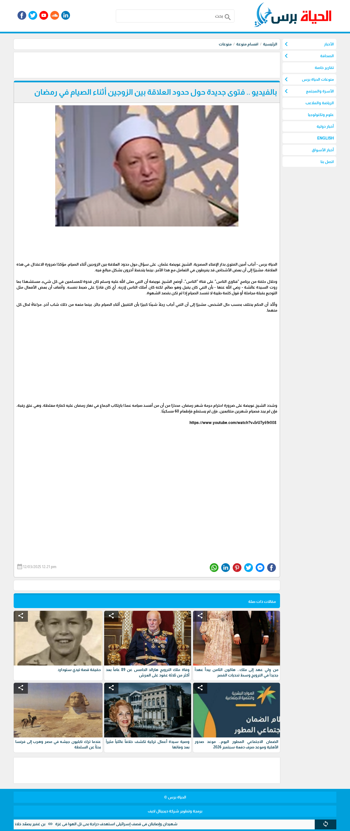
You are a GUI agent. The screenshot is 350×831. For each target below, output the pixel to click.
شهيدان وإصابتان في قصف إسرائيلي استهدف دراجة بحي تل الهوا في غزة (137, 824)
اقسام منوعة (247, 44)
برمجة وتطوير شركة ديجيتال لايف (175, 811)
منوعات (225, 44)
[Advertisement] (180, 64)
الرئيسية (270, 44)
